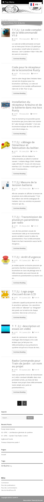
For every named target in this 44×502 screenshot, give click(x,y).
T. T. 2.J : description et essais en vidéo (26, 327)
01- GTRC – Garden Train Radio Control (14, 436)
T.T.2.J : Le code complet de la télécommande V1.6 (26, 32)
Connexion (5, 483)
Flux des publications (8, 485)
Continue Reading (19, 58)
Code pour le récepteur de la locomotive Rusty (26, 68)
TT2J (11, 466)
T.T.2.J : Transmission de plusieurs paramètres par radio (27, 219)
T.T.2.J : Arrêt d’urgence (26, 257)
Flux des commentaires (9, 488)
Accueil (3, 454)
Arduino (5, 465)
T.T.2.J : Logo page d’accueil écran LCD (24, 293)
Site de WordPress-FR (8, 490)
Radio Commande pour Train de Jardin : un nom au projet (27, 363)
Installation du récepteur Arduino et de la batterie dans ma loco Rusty (27, 106)
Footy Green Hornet (8, 429)
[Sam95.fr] (22, 13)
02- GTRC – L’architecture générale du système (17, 432)
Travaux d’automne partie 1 (10, 442)
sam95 (16, 39)
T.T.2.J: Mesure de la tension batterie (24, 183)
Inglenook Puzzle (7, 439)
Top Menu (9, 2)
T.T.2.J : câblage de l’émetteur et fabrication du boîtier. (25, 145)
